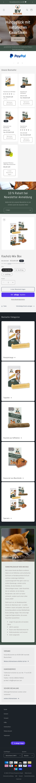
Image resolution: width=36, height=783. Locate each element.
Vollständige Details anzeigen (24, 306)
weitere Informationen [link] (10, 698)
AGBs (5, 722)
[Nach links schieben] (14, 63)
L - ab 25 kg (6, 274)
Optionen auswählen (9, 103)
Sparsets (6, 518)
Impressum (7, 735)
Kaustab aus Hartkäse (9, 91)
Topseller (6, 398)
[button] (4, 10)
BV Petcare (11, 773)
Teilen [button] (5, 306)
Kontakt (6, 714)
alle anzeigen (18, 39)
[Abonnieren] (30, 210)
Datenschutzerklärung (8, 776)
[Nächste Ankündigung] (32, 2)
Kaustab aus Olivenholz (23, 126)
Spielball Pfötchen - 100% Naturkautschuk (9, 163)
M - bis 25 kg (19, 270)
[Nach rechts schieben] (22, 63)
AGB (16, 776)
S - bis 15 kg (7, 270)
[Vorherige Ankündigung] (3, 2)
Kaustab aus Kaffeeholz (23, 92)
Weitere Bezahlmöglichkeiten (18, 299)
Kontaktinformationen (29, 776)
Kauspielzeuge (8, 357)
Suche (5, 709)
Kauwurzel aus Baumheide (7, 126)
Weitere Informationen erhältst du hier (15, 661)
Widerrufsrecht (8, 731)
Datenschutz (7, 727)
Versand (9, 263)
